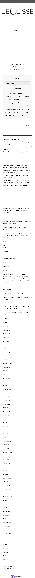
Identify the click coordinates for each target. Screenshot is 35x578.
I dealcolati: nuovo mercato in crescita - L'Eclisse (15, 170)
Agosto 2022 (6, 500)
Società (15, 115)
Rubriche (5, 247)
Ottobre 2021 (6, 537)
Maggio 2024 (6, 422)
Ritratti (27, 112)
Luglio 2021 (6, 548)
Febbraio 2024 (7, 433)
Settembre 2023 (7, 452)
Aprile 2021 (6, 559)
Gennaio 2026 (6, 348)
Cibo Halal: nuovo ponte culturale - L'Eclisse (14, 175)
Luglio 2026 (6, 326)
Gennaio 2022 (6, 526)
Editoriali (6, 266)
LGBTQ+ (14, 109)
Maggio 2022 (6, 511)
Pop (13, 112)
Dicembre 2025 (7, 352)
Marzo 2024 (6, 430)
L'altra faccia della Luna (19, 278)
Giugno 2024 (6, 419)
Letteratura (13, 106)
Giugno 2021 (6, 552)
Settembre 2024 (7, 407)
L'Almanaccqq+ (9, 103)
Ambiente (12, 64)
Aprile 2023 (6, 470)
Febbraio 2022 (7, 522)
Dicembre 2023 (7, 441)
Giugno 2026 (6, 330)
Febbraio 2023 (7, 478)
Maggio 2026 (6, 333)
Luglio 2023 (6, 459)
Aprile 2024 (6, 426)
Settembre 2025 (7, 363)
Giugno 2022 (6, 507)
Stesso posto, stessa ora (20, 167)
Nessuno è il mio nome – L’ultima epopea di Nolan (16, 152)
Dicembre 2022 (7, 485)
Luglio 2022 (6, 504)
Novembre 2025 (7, 356)
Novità (27, 109)
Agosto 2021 (6, 544)
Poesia (8, 112)
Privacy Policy (7, 262)
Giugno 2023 (6, 463)
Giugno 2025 (6, 374)
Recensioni (19, 112)
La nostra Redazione (9, 258)
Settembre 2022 (7, 496)
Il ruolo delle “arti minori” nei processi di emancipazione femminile (17, 235)
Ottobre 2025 (6, 359)
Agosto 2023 (6, 456)
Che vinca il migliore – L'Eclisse (11, 180)
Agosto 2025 (6, 367)
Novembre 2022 (7, 489)
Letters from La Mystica (18, 280)
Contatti (5, 255)
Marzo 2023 (6, 474)
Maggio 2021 (6, 555)
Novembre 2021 (7, 533)
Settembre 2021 (7, 541)
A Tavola (20, 93)
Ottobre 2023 (6, 448)
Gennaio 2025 (6, 393)
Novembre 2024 (7, 400)
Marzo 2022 (6, 518)
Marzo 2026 (6, 341)
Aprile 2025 (6, 382)
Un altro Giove (6, 144)
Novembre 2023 (7, 444)
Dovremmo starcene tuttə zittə (11, 139)
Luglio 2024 (6, 415)
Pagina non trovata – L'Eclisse (10, 183)
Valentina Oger (18, 66)
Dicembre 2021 (7, 530)
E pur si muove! (25, 180)
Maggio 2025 (6, 378)
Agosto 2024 (6, 411)
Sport (21, 115)
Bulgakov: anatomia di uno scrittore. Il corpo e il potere (17, 142)
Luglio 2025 (6, 370)
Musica (21, 109)
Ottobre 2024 (6, 404)
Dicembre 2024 (7, 396)
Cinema (19, 96)
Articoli (5, 245)
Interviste (16, 100)
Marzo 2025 (6, 385)
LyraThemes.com (11, 568)
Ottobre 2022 (6, 493)
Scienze (8, 115)
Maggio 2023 (6, 467)
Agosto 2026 (6, 322)
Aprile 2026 (6, 337)
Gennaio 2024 (6, 437)
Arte (14, 96)
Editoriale (27, 96)
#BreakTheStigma (10, 93)
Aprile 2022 (6, 515)
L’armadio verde (17, 69)
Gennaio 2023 (6, 481)
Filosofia (9, 100)
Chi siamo (6, 251)
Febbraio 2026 (7, 345)
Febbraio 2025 (7, 389)
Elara (4, 566)
